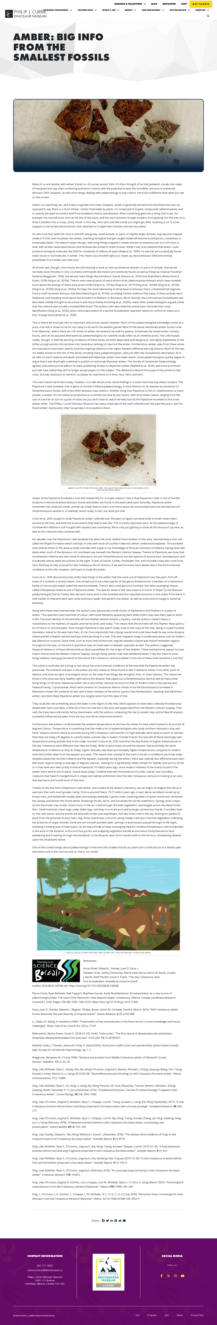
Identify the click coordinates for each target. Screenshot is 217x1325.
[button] (208, 16)
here (114, 374)
